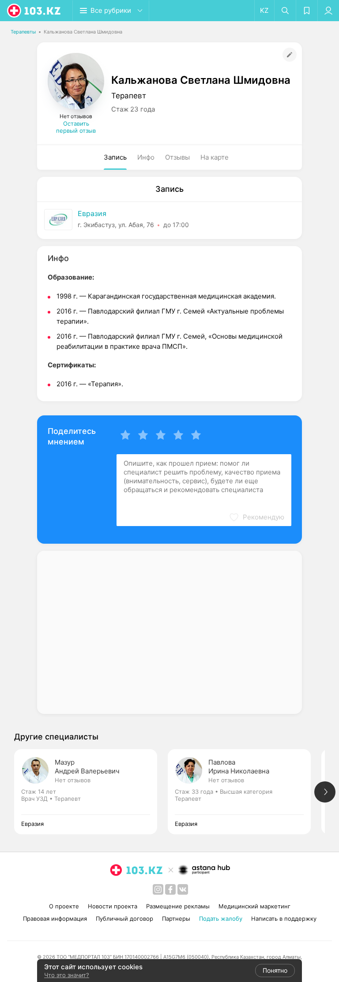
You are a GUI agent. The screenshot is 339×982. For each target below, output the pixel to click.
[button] (256, 517)
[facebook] (170, 889)
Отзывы (177, 157)
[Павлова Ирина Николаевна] (244, 791)
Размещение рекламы (178, 906)
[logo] (34, 11)
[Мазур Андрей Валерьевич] (91, 791)
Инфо (145, 157)
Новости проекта (112, 906)
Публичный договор (124, 918)
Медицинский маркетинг (254, 906)
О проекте (64, 906)
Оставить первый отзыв (76, 127)
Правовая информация (55, 918)
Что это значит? (66, 974)
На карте (214, 157)
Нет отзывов (72, 780)
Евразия (92, 213)
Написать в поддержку (283, 918)
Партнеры (176, 918)
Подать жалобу (220, 918)
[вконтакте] (182, 889)
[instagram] (158, 889)
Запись (115, 157)
